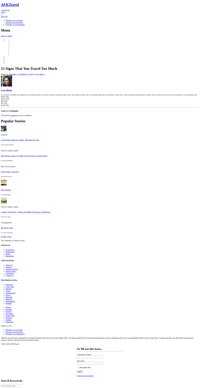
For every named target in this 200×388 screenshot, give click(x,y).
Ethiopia (9, 289)
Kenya (8, 295)
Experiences (10, 250)
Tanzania (9, 318)
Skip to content (6, 36)
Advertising (6, 190)
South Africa (10, 316)
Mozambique (10, 301)
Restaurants (10, 256)
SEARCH (5, 10)
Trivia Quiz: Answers (10, 172)
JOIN (3, 12)
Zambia (8, 320)
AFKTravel (10, 4)
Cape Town (10, 287)
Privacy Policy (11, 271)
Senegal (8, 312)
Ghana (8, 291)
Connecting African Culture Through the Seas (20, 140)
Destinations (10, 252)
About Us (9, 265)
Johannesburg (11, 293)
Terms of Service (12, 269)
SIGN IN (4, 17)
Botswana (9, 285)
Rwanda (9, 309)
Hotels (8, 254)
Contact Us (10, 275)
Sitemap (8, 267)
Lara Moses (40, 74)
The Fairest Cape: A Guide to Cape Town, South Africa (24, 156)
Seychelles (9, 314)
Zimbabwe (9, 322)
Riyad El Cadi (7, 228)
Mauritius (9, 297)
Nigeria (8, 307)
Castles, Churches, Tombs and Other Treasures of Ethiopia (25, 212)
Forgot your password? (85, 376)
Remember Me (85, 368)
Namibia (9, 303)
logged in (14, 115)
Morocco (9, 299)
